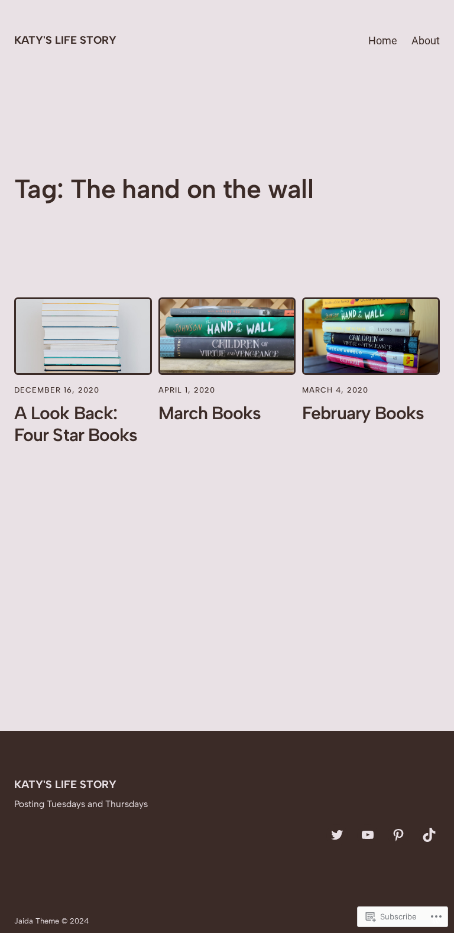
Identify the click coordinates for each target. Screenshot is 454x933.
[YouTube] (367, 834)
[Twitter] (337, 834)
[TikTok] (429, 834)
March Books (209, 413)
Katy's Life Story (65, 40)
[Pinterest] (398, 834)
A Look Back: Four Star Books (75, 424)
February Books (363, 413)
